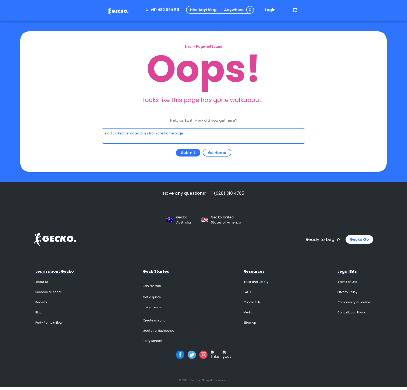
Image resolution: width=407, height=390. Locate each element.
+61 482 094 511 (165, 9)
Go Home (217, 152)
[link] (117, 12)
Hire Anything (203, 9)
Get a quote (152, 297)
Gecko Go (359, 239)
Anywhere (234, 9)
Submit (188, 152)
